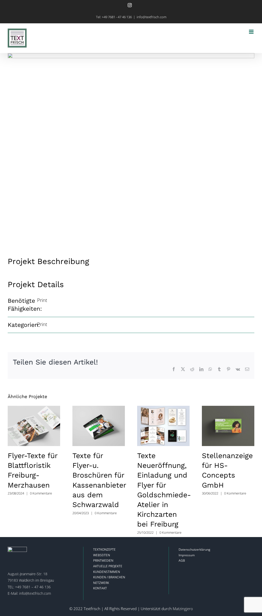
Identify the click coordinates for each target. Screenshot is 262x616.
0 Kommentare (41, 493)
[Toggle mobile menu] (251, 31)
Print (42, 300)
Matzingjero (183, 608)
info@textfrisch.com (151, 17)
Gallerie (34, 426)
